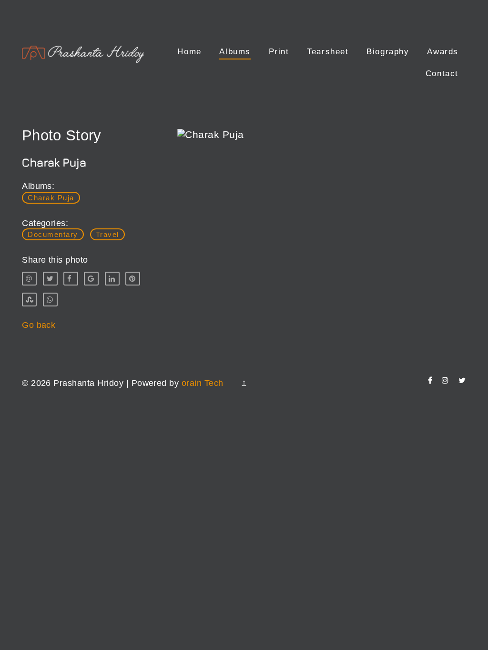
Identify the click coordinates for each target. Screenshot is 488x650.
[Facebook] (430, 380)
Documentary (53, 234)
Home (189, 51)
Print (279, 51)
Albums (235, 51)
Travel (107, 234)
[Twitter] (462, 380)
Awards (442, 51)
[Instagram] (445, 380)
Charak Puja (51, 198)
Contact (442, 73)
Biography (387, 51)
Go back (38, 325)
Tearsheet (327, 51)
